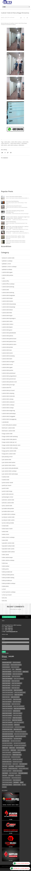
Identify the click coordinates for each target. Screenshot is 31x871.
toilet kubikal (5, 566)
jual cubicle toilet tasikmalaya (10, 474)
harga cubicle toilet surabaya (10, 448)
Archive (26, 617)
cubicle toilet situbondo (8, 396)
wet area (4, 598)
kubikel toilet (5, 479)
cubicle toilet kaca (7, 350)
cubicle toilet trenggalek (8, 416)
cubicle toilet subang (7, 399)
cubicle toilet (25, 142)
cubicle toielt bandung (8, 286)
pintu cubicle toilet (7, 505)
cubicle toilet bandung (8, 292)
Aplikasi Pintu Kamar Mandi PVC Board (13, 206)
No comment (11, 17)
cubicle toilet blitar (7, 312)
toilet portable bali (7, 572)
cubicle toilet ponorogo (8, 384)
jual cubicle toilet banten (8, 462)
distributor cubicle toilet (8, 431)
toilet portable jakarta (8, 574)
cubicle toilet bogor (7, 315)
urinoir (4, 589)
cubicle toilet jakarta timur (9, 341)
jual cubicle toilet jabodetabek (10, 468)
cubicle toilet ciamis (7, 321)
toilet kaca (5, 563)
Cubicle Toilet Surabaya (9, 617)
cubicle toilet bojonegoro (9, 318)
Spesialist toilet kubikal (8, 551)
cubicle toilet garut (7, 330)
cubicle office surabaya (16, 142)
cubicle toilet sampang (8, 393)
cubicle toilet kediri (7, 359)
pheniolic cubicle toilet (8, 500)
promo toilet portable (8, 523)
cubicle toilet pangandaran (9, 376)
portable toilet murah (8, 511)
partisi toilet (5, 488)
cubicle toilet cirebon (7, 324)
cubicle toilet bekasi (7, 310)
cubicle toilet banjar (7, 298)
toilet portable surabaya (8, 583)
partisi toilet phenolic (8, 494)
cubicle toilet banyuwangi (9, 304)
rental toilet (5, 526)
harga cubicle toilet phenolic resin (11, 445)
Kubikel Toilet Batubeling (11, 221)
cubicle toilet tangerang (8, 410)
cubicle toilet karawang (8, 356)
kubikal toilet (5, 477)
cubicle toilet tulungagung (9, 419)
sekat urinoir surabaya (8, 537)
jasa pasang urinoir (7, 456)
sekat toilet (5, 531)
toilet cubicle (4, 145)
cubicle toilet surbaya (8, 407)
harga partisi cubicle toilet (9, 451)
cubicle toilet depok (7, 327)
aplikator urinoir (6, 263)
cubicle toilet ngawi (7, 367)
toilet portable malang (8, 577)
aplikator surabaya (7, 261)
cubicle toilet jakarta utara (9, 344)
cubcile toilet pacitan (7, 275)
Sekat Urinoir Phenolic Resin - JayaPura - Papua (15, 236)
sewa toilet (5, 540)
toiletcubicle (21, 145)
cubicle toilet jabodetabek (9, 333)
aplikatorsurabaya (7, 269)
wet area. (4, 600)
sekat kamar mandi (7, 528)
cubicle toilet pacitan (7, 370)
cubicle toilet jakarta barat (9, 338)
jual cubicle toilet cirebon (9, 465)
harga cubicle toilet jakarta (9, 439)
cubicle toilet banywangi (8, 307)
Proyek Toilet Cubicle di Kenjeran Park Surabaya (15, 240)
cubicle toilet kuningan (8, 361)
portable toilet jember (8, 508)
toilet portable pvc (7, 580)
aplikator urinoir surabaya (9, 266)
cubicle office (7, 142)
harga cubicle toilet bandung (10, 436)
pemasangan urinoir (7, 497)
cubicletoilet (24, 143)
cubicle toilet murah (7, 364)
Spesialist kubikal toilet (8, 546)
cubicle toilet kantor (7, 353)
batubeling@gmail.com (11, 631)
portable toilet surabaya (8, 514)
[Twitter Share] (20, 17)
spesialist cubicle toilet (8, 543)
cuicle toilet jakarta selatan (9, 425)
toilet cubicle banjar (7, 557)
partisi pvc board (6, 485)
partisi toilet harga (7, 491)
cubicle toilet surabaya (15, 143)
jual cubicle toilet (6, 459)
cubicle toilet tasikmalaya (9, 413)
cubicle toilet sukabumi (8, 402)
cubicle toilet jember (7, 347)
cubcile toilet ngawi (7, 272)
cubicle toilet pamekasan (8, 373)
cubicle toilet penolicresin (9, 379)
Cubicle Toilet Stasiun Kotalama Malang (14, 196)
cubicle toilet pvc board (8, 390)
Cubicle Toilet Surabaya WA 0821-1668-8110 (15, 231)
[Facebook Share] (24, 17)
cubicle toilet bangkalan (8, 295)
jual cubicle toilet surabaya (9, 471)
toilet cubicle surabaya (13, 145)
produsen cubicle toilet (8, 517)
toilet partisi (5, 569)
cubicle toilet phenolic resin (9, 382)
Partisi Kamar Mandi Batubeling (12, 201)
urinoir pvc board (6, 595)
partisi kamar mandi (7, 482)
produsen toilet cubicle (8, 520)
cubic (3, 278)
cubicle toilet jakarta (7, 336)
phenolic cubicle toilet (8, 502)
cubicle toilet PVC (5, 143)
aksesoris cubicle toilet (8, 258)
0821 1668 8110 (9, 628)
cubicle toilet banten (7, 301)
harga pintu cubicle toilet (9, 454)
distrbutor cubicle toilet (8, 428)
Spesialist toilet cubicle (8, 549)
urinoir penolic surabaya (8, 592)
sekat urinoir (5, 534)
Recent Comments (15, 606)
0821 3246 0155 (9, 626)
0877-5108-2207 (9, 630)
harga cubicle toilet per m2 (9, 442)
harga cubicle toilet (7, 433)
